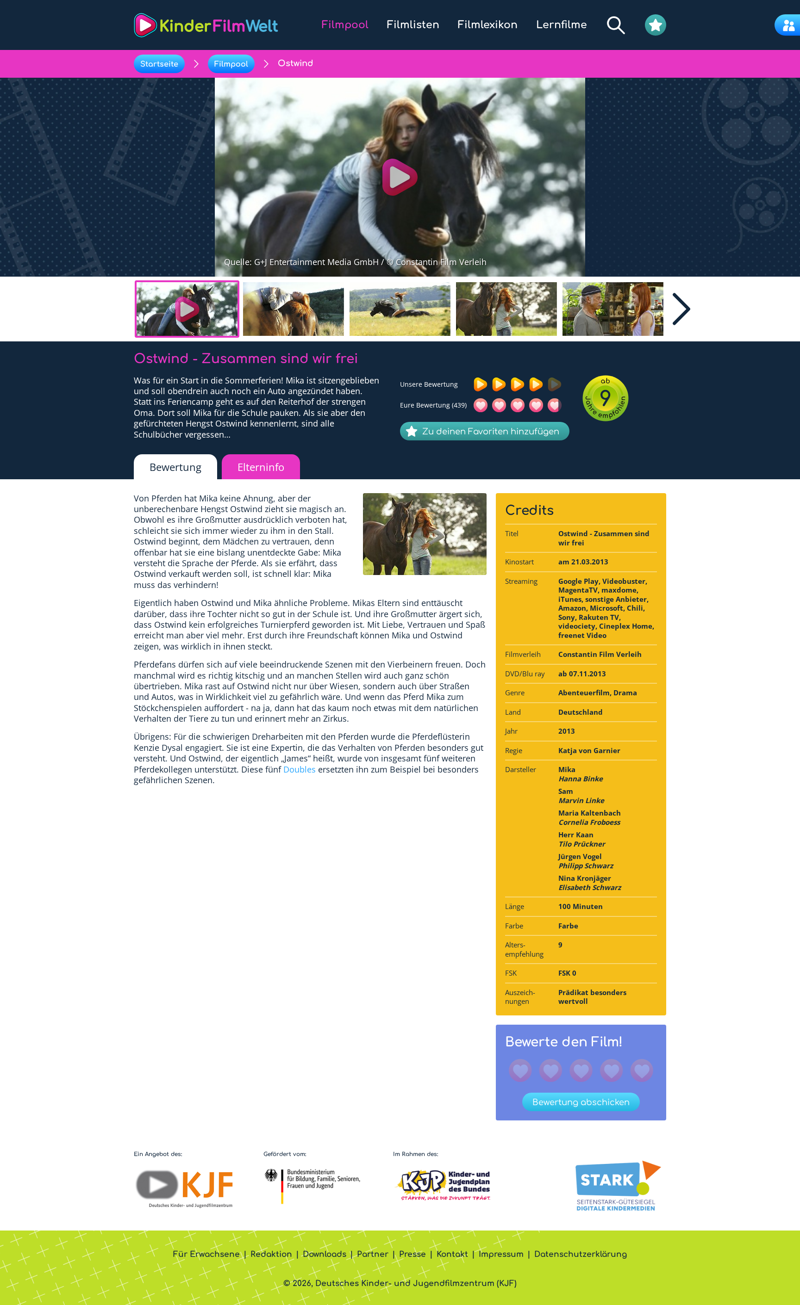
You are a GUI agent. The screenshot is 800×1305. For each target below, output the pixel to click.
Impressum (501, 1254)
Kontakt (452, 1254)
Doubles (299, 769)
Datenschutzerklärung (580, 1254)
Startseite (159, 64)
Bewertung (175, 467)
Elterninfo (261, 467)
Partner (372, 1254)
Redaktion (271, 1254)
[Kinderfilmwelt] (206, 25)
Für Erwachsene (206, 1254)
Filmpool (231, 64)
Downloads (324, 1254)
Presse (412, 1254)
